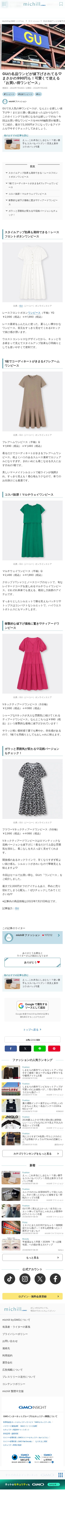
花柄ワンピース (26, 94)
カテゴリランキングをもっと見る (32, 1153)
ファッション (34, 21)
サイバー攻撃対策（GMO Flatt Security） (18, 1441)
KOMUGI (59, 1111)
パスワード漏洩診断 (10, 1426)
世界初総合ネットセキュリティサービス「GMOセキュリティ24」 (27, 1422)
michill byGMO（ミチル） (13, 21)
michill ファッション (18, 101)
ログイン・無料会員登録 (32, 1296)
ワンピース (9, 94)
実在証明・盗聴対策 (10, 1433)
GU (39, 94)
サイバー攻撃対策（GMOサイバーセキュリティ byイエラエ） (26, 1437)
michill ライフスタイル (54, 1233)
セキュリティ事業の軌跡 (12, 1445)
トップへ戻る (31, 1029)
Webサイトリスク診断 (28, 1426)
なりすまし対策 (41, 1441)
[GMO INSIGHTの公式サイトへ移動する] (32, 1406)
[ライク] (61, 3)
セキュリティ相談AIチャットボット (16, 1430)
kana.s (60, 1250)
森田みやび (59, 1144)
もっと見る (32, 1257)
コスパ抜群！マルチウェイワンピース (28, 193)
